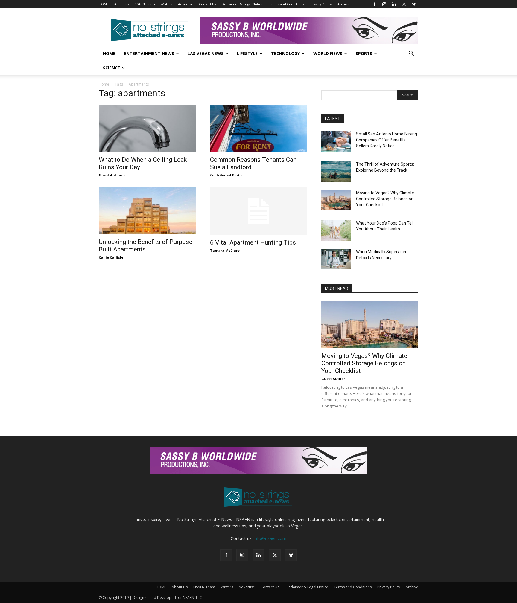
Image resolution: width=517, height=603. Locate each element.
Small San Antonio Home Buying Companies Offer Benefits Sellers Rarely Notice (386, 140)
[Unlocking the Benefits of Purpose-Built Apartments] (147, 211)
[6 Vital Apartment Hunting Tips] (258, 211)
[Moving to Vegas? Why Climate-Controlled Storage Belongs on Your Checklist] (336, 200)
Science (111, 68)
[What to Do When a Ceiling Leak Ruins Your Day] (147, 128)
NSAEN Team (144, 4)
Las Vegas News (205, 53)
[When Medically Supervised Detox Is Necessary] (336, 259)
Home (109, 53)
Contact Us (207, 4)
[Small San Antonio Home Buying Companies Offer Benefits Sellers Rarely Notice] (336, 141)
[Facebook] (374, 4)
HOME (104, 4)
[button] (411, 54)
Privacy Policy (321, 4)
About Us (121, 4)
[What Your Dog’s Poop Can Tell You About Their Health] (336, 230)
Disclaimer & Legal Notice (242, 4)
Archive (343, 4)
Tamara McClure (225, 250)
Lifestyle (247, 53)
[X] (403, 4)
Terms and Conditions (286, 4)
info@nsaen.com (270, 538)
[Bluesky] (413, 4)
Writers (166, 4)
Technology (285, 53)
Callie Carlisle (111, 257)
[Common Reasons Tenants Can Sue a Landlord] (258, 128)
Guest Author (110, 175)
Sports (364, 53)
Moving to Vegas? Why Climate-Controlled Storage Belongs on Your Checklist (386, 198)
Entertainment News (149, 53)
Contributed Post (225, 175)
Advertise (185, 4)
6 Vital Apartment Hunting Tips (253, 242)
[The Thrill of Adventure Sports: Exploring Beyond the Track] (336, 171)
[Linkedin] (394, 4)
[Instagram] (384, 4)
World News (327, 53)
